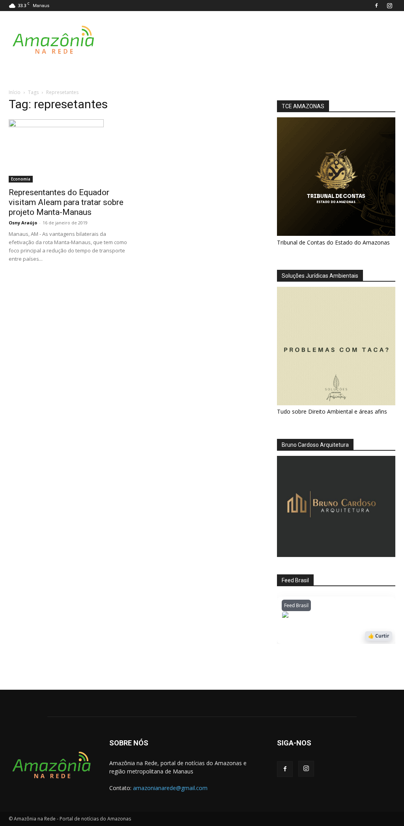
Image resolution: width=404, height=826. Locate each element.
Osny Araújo (23, 223)
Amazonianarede (327, 617)
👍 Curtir (378, 635)
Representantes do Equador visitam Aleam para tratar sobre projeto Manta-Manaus (66, 202)
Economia (20, 179)
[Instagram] (389, 5)
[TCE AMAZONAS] (336, 176)
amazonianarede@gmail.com (170, 788)
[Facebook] (376, 5)
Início (15, 92)
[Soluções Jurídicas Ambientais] (336, 403)
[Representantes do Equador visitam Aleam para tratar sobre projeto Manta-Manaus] (68, 151)
